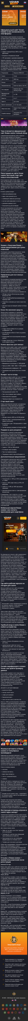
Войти (7, 6)
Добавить (9, 23)
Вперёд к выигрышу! (14, 948)
